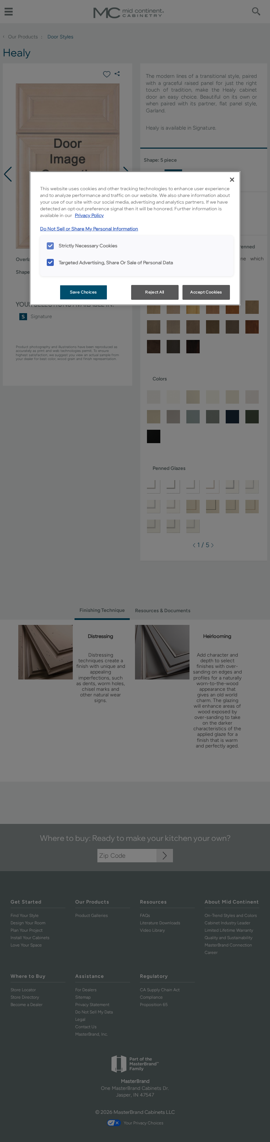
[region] (135, 238)
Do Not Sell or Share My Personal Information (89, 228)
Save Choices (83, 292)
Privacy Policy (89, 215)
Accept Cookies (206, 292)
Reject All (154, 292)
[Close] (232, 179)
